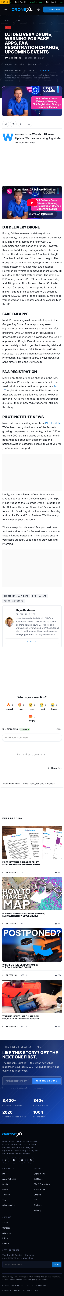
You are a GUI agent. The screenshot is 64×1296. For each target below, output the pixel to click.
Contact (6, 1228)
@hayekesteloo (47, 634)
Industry (37, 1210)
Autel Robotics (9, 1179)
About (5, 1222)
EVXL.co (48, 628)
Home (7, 20)
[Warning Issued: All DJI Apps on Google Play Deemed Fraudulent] (32, 996)
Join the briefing (46, 1081)
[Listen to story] (21, 124)
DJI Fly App (39, 596)
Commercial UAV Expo (16, 596)
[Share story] (13, 124)
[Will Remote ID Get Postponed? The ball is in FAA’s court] (32, 945)
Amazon (6, 1194)
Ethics (5, 1238)
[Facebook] (14, 1160)
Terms (17, 1291)
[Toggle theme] (38, 9)
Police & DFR (39, 1189)
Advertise (6, 1233)
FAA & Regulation (42, 1184)
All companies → (10, 1205)
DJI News (38, 1179)
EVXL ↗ (6, 1243)
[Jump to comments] (29, 124)
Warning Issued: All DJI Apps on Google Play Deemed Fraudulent (21, 1017)
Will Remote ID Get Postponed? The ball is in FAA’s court (20, 966)
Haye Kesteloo (25, 610)
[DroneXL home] (22, 9)
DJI (18, 20)
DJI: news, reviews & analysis (40, 783)
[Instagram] (30, 1160)
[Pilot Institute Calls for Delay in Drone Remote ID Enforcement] (32, 842)
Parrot (5, 1189)
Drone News (39, 1174)
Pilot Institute (53, 423)
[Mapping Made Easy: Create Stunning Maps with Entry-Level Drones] (32, 893)
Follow (31, 641)
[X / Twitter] (5, 1160)
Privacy (6, 1291)
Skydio (5, 1184)
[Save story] (5, 124)
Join (56, 1264)
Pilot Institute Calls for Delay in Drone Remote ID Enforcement (21, 863)
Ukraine (37, 1194)
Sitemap (27, 1291)
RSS (36, 1291)
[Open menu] (5, 9)
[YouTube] (22, 1160)
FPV (36, 1200)
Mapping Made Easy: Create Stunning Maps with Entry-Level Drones (23, 914)
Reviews (38, 1205)
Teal (4, 1200)
